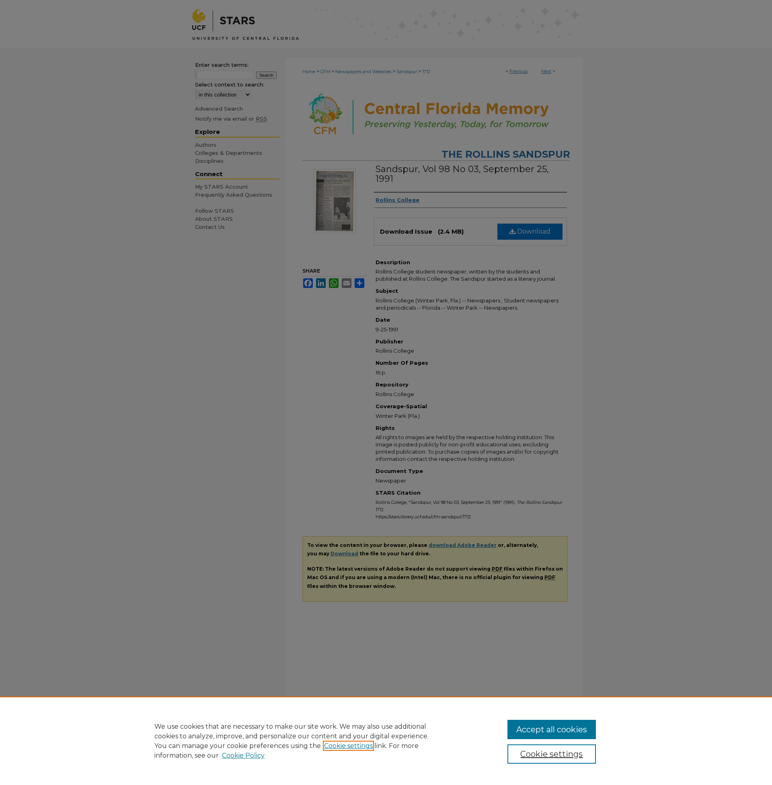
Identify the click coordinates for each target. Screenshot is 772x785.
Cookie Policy (243, 755)
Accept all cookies (551, 729)
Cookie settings (348, 746)
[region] (386, 741)
